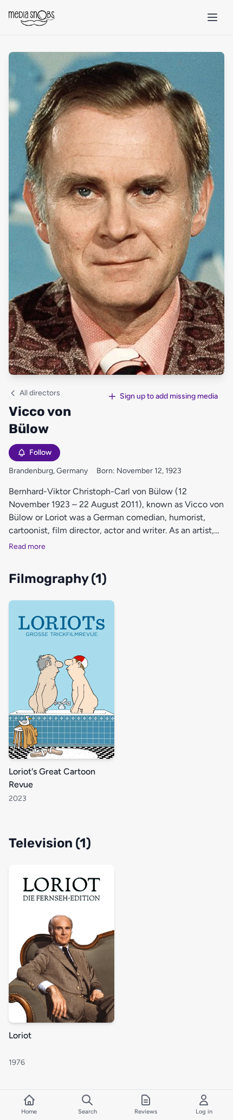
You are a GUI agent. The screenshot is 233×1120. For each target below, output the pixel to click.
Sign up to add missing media (169, 396)
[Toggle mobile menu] (212, 17)
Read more (27, 546)
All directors (40, 392)
